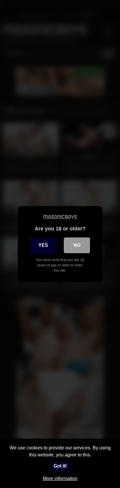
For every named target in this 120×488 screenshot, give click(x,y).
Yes (43, 245)
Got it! (60, 465)
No (76, 245)
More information (60, 478)
